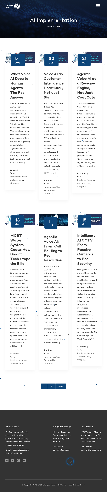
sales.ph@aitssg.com (91, 450)
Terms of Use (66, 485)
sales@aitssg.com (20, 450)
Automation (16, 179)
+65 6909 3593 (16, 453)
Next (60, 386)
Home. (50, 26)
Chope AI (15, 183)
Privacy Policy (79, 485)
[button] (98, 5)
